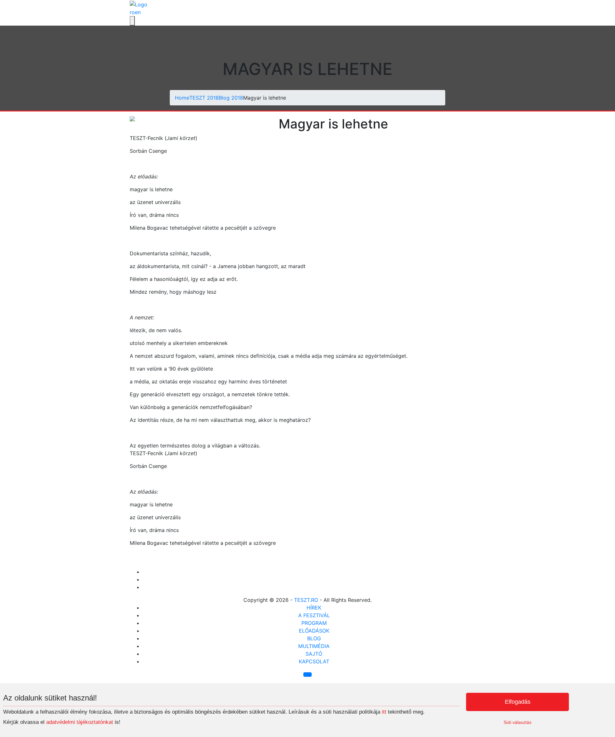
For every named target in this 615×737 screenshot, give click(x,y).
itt (384, 712)
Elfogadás (517, 702)
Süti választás (517, 722)
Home (182, 97)
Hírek (314, 607)
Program (314, 623)
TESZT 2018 (204, 97)
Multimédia (314, 646)
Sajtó (314, 654)
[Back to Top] (307, 674)
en (138, 12)
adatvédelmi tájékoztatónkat (79, 722)
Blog (314, 638)
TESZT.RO (306, 600)
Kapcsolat (314, 661)
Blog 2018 (231, 97)
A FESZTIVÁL (314, 615)
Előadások (314, 630)
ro (132, 12)
